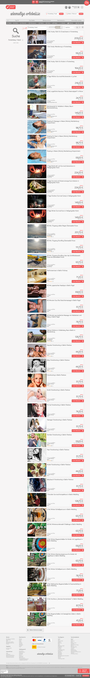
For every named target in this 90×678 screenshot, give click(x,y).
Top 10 (17, 20)
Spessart (59, 656)
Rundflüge (21, 654)
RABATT (86, 4)
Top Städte (32, 20)
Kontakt (7, 643)
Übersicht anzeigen (41, 647)
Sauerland (60, 654)
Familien (20, 642)
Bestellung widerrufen (10, 642)
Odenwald (60, 652)
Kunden (20, 645)
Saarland (72, 652)
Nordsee (59, 651)
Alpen (59, 644)
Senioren (20, 643)
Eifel (59, 643)
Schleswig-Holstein (74, 653)
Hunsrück (59, 648)
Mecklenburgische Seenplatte (63, 655)
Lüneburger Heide (61, 649)
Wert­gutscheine (47, 20)
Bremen (72, 645)
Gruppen (7, 649)
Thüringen (73, 647)
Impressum (8, 654)
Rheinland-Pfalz (74, 646)
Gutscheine (21, 651)
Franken (59, 647)
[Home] (7, 20)
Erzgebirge (60, 646)
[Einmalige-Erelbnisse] (45, 653)
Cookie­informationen (10, 657)
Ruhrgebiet (60, 653)
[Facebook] (49, 663)
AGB (7, 653)
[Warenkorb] (78, 7)
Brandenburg (73, 649)
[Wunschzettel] (82, 7)
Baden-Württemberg (74, 644)
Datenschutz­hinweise (10, 656)
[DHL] (34, 647)
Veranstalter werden (76, 20)
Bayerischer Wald (61, 645)
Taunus (59, 657)
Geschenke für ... (61, 20)
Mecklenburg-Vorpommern (76, 651)
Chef (20, 646)
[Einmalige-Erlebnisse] (25, 14)
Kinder (20, 641)
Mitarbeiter (21, 644)
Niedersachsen (73, 642)
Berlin (72, 641)
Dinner (20, 655)
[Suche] (67, 14)
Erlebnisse (21, 653)
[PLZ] (46, 14)
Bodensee (60, 642)
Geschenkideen (22, 652)
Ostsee (59, 641)
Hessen (72, 648)
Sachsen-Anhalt (74, 650)
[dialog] (45, 676)
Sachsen (72, 643)
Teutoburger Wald (61, 658)
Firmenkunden (9, 648)
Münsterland (60, 650)
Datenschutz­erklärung (10, 655)
